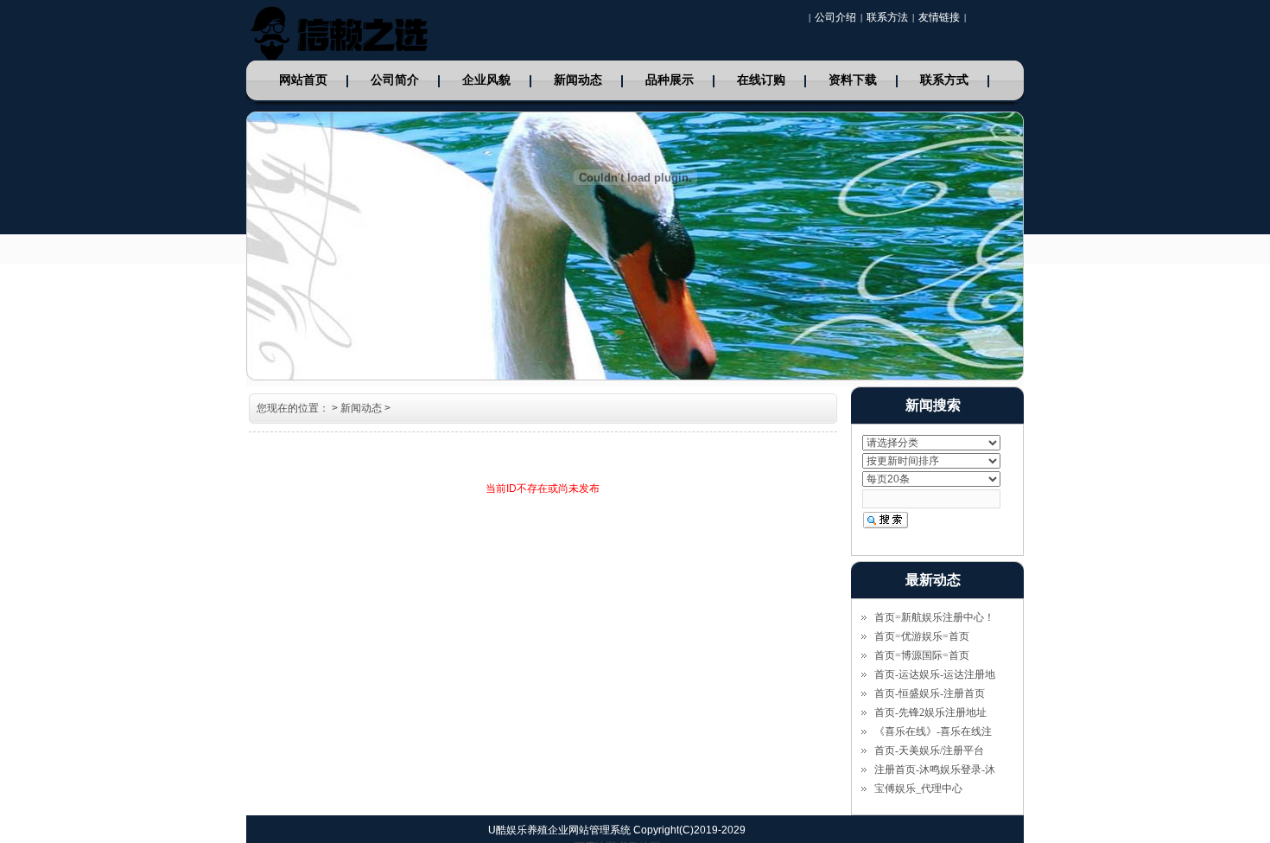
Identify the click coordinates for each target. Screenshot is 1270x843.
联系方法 (887, 17)
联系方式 (944, 79)
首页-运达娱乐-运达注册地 (934, 674)
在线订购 (761, 79)
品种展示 (669, 79)
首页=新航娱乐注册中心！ (934, 617)
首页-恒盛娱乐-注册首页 (929, 693)
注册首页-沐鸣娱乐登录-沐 (934, 769)
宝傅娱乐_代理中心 (918, 788)
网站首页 (303, 79)
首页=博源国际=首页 (921, 655)
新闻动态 (578, 79)
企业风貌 (486, 79)
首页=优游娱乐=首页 (921, 636)
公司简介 (395, 79)
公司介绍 (835, 17)
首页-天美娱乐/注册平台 (929, 750)
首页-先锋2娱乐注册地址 (930, 712)
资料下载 (853, 79)
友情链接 (939, 17)
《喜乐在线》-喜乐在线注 (933, 731)
